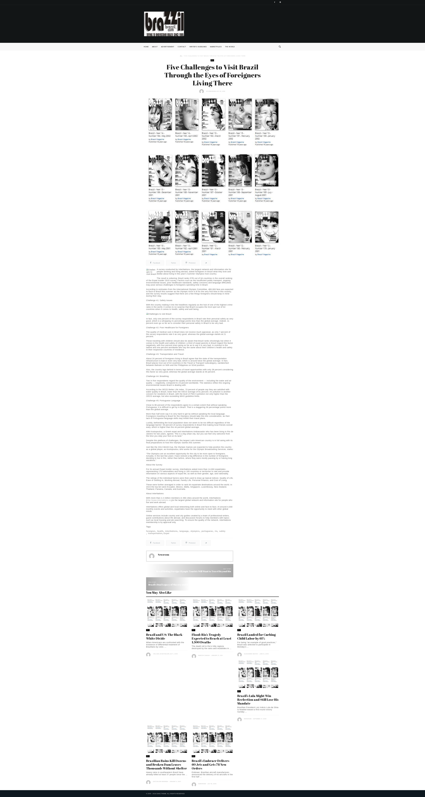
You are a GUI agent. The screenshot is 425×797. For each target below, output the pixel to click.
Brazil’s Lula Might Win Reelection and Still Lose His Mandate (258, 699)
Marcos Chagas (204, 655)
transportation (154, 533)
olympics (195, 531)
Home (146, 47)
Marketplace (216, 47)
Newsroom (212, 91)
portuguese (207, 531)
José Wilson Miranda (160, 781)
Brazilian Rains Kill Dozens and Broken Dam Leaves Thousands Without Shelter (166, 764)
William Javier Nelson (161, 654)
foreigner (150, 531)
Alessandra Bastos (251, 654)
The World (230, 47)
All (181, 56)
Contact (182, 47)
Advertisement (167, 47)
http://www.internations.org (159, 500)
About (155, 47)
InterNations (171, 531)
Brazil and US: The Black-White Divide (165, 636)
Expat (166, 533)
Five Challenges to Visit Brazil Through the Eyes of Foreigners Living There (214, 56)
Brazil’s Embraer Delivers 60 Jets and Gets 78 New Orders (210, 764)
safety (222, 531)
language (184, 531)
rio (215, 531)
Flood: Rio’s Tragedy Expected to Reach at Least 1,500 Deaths (211, 638)
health (159, 531)
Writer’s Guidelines (198, 47)
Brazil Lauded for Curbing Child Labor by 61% (256, 636)
